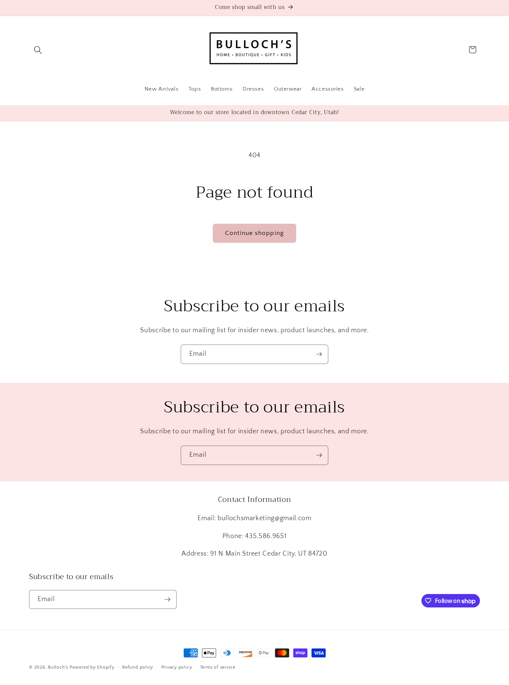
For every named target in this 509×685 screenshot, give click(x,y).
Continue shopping (254, 233)
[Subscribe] (319, 354)
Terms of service (217, 667)
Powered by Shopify (92, 667)
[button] (38, 50)
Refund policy (137, 667)
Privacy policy (176, 667)
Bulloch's (58, 667)
